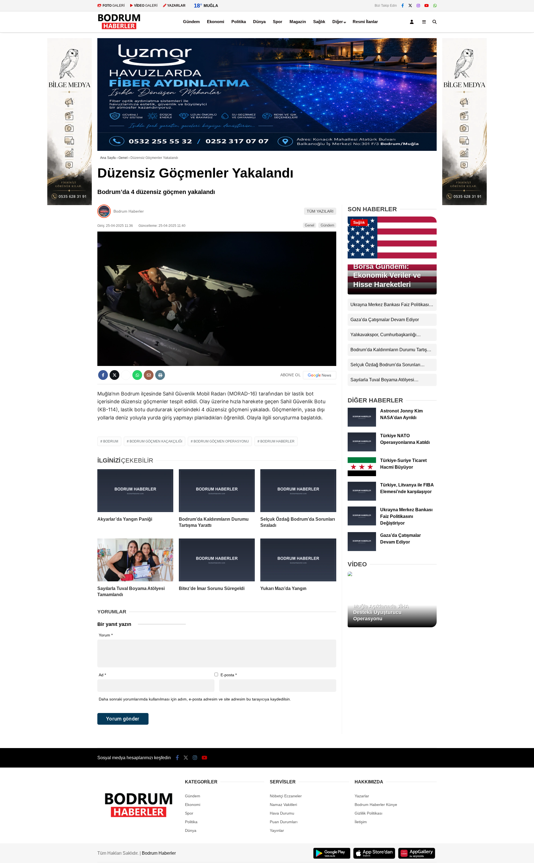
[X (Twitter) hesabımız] (410, 5)
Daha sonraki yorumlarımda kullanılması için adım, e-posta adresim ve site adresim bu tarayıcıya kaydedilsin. (195, 699)
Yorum (106, 635)
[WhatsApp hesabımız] (435, 5)
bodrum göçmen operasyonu (221, 441)
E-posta (229, 675)
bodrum (110, 441)
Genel (309, 225)
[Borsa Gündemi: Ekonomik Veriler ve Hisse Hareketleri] (392, 293)
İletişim (361, 822)
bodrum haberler (277, 441)
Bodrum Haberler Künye (376, 804)
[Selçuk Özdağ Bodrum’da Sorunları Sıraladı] (298, 490)
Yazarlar (362, 796)
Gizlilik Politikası (368, 813)
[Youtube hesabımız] (426, 5)
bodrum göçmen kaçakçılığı (156, 441)
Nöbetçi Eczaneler (286, 796)
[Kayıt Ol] (413, 21)
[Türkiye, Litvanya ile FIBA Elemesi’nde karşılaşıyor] (362, 499)
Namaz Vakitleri (283, 804)
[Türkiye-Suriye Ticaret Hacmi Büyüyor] (362, 475)
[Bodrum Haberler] (119, 29)
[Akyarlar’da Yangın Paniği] (135, 490)
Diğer (337, 21)
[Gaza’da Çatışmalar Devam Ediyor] (362, 549)
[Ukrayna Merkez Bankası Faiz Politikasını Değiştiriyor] (362, 524)
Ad (102, 675)
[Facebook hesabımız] (402, 5)
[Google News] (319, 375)
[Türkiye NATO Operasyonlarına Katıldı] (362, 450)
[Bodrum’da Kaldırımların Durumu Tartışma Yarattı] (217, 490)
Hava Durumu (282, 813)
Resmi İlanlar (365, 21)
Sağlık (319, 21)
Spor (277, 21)
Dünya (259, 21)
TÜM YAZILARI (320, 211)
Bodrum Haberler (128, 211)
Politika (238, 21)
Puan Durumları (284, 822)
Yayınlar (277, 830)
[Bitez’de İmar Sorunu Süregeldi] (217, 560)
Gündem (191, 21)
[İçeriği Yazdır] (160, 375)
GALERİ (114, 6)
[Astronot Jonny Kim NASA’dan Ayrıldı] (362, 425)
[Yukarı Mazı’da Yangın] (298, 560)
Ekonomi (215, 21)
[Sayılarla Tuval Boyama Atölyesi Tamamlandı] (135, 560)
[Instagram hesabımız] (418, 5)
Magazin (298, 21)
